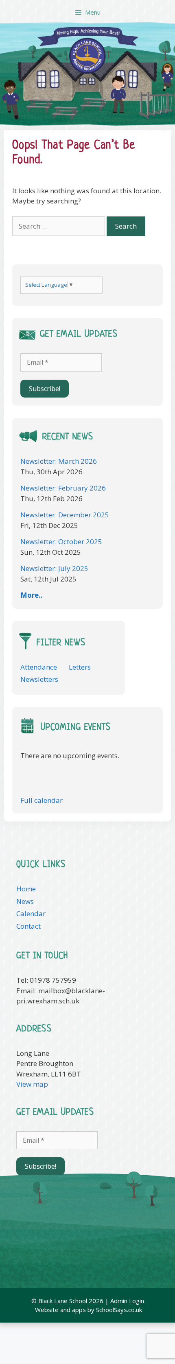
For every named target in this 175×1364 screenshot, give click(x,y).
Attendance (38, 667)
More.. (31, 595)
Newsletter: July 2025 (54, 568)
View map (32, 1084)
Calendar (31, 913)
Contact (28, 926)
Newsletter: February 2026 (63, 488)
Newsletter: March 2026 (58, 461)
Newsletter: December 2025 (64, 514)
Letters (80, 667)
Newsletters (39, 679)
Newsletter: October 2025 (61, 541)
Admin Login (127, 1301)
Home (26, 888)
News (25, 901)
